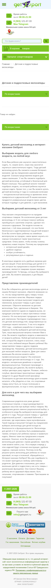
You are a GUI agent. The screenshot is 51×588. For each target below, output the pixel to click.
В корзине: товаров (20, 48)
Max (15, 24)
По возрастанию (12, 94)
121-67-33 (22, 21)
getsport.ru (22, 514)
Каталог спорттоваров (20, 56)
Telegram (23, 24)
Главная (6, 64)
